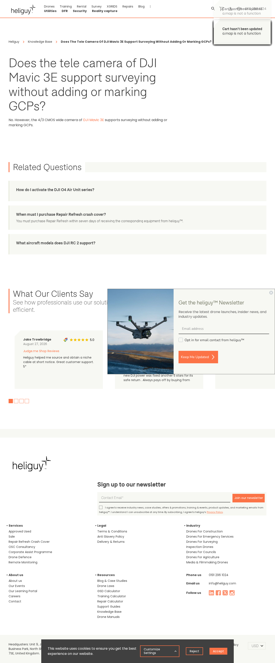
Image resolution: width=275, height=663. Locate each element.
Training (66, 6)
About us (15, 581)
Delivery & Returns (111, 542)
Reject (194, 651)
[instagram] (232, 592)
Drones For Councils (201, 552)
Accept (218, 651)
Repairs (127, 6)
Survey (97, 6)
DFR (65, 11)
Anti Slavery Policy (110, 536)
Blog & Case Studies (112, 581)
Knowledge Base (109, 612)
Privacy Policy (215, 512)
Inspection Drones (199, 547)
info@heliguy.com (222, 583)
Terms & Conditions (112, 531)
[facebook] (218, 592)
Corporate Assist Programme (30, 552)
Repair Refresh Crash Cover (29, 542)
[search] (213, 9)
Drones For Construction (204, 531)
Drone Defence (20, 557)
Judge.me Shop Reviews (41, 351)
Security (80, 11)
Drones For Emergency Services (210, 536)
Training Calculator (111, 596)
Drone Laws (105, 586)
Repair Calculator (110, 601)
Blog (141, 6)
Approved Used (20, 531)
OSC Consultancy (22, 547)
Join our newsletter (248, 498)
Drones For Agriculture (202, 557)
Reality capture (105, 11)
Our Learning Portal (23, 591)
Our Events (17, 586)
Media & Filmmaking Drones (207, 562)
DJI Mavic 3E (93, 119)
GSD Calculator (108, 591)
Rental (81, 6)
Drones (49, 6)
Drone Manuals (108, 617)
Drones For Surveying (202, 542)
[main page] (22, 9)
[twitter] (225, 592)
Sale (12, 536)
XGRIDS (112, 6)
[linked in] (211, 592)
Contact (15, 601)
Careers (14, 596)
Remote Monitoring (23, 562)
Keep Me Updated (195, 357)
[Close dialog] (271, 292)
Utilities (50, 11)
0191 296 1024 (218, 574)
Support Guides (108, 606)
